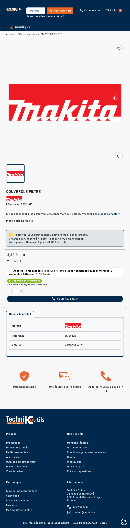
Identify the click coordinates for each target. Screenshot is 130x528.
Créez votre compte (18, 500)
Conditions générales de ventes (86, 452)
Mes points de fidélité (19, 510)
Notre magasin (76, 466)
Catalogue (22, 27)
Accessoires (13, 457)
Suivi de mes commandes (21, 491)
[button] (89, 10)
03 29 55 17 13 (80, 507)
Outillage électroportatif (21, 461)
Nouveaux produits (17, 447)
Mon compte (13, 482)
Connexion (12, 495)
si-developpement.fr (56, 523)
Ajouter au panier (67, 299)
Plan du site (74, 461)
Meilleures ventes (17, 452)
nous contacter (109, 214)
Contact (71, 457)
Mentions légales (77, 442)
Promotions (13, 442)
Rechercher (62, 10)
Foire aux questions (79, 471)
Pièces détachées (17, 466)
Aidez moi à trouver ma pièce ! (45, 16)
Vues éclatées (14, 471)
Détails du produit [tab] (20, 314)
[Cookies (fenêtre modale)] (124, 522)
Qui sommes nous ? (79, 447)
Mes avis (11, 505)
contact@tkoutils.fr (83, 512)
